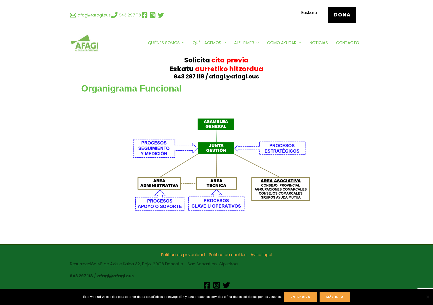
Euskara (309, 12)
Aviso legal (261, 254)
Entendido (301, 296)
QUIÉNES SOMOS (164, 43)
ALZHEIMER (244, 43)
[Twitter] (226, 285)
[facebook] (145, 15)
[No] (427, 297)
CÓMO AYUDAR (282, 43)
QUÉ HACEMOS (207, 43)
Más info (334, 296)
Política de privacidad (183, 254)
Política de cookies (227, 254)
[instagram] (153, 15)
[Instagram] (216, 285)
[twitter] (161, 15)
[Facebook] (207, 285)
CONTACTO (347, 43)
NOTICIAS (318, 43)
